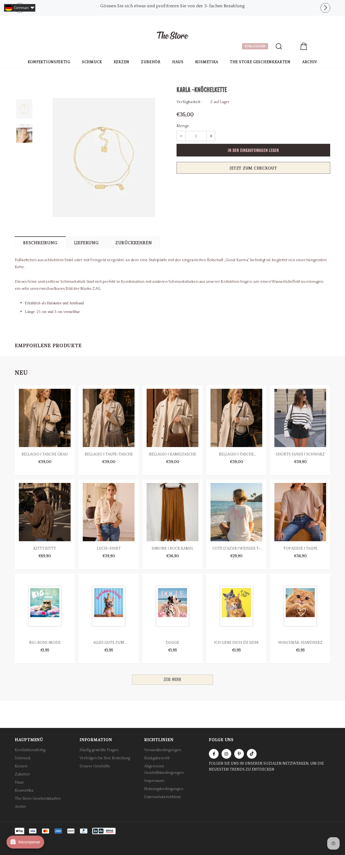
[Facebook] (214, 754)
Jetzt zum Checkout (253, 168)
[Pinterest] (239, 754)
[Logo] (172, 36)
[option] (172, 6)
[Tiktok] (252, 754)
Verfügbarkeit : (189, 102)
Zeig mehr (172, 679)
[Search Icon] (279, 46)
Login (291, 47)
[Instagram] (226, 754)
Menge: (183, 126)
